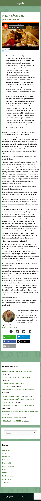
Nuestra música (7, 463)
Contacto (5, 453)
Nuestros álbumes (8, 466)
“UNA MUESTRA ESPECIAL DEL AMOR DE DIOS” (18, 405)
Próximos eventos (8, 476)
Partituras (5, 469)
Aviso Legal (5, 450)
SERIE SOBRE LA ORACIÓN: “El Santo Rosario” (17, 371)
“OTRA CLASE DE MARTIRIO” (12, 421)
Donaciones (6, 456)
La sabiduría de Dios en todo (11, 418)
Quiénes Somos (7, 479)
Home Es (5, 460)
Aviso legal (22, 497)
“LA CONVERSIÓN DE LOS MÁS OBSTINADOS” (18, 378)
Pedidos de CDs (7, 473)
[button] (11, 331)
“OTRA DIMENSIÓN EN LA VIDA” (13, 396)
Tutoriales (5, 482)
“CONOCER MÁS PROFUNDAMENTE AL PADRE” (18, 390)
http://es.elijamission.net (9, 327)
